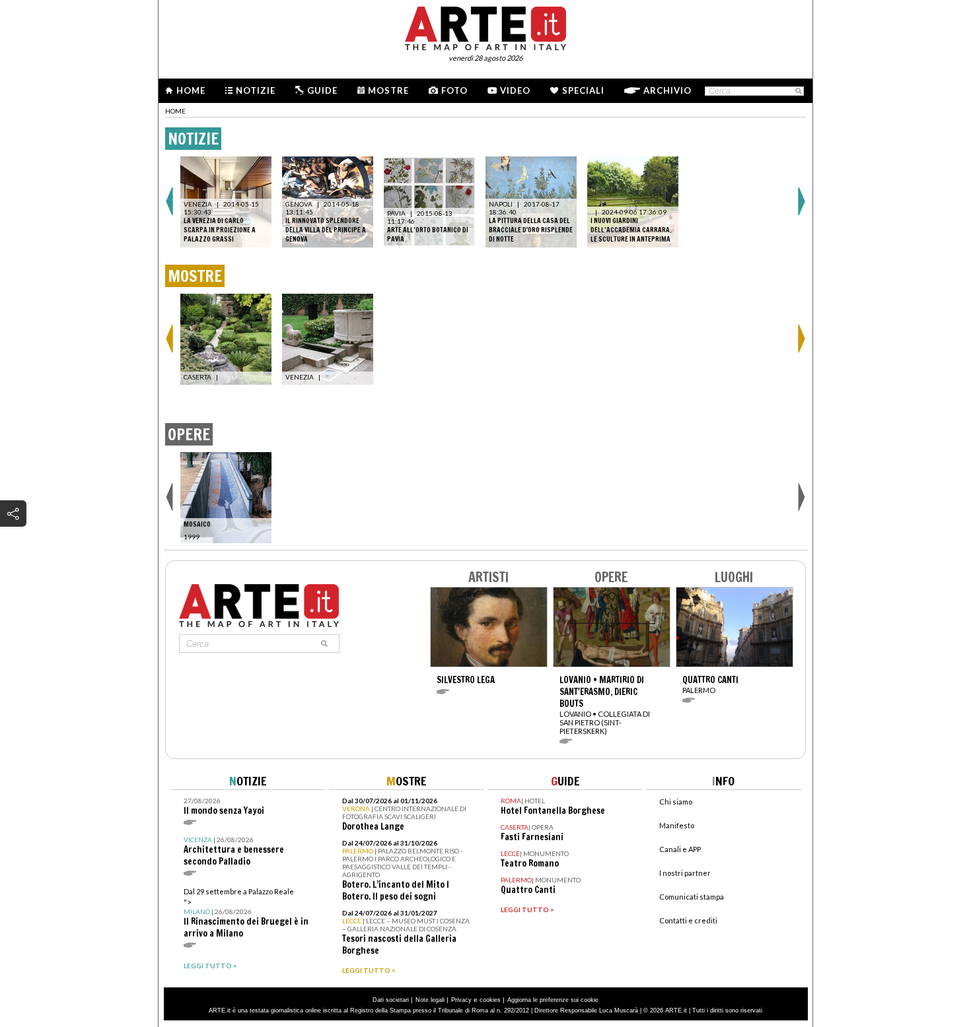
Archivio (667, 90)
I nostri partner (685, 873)
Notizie (255, 90)
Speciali (583, 90)
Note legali (430, 1000)
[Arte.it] (485, 26)
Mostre (388, 90)
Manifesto (676, 825)
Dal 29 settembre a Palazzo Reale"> (246, 913)
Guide (322, 90)
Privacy (461, 1000)
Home (190, 90)
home (175, 111)
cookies (490, 1000)
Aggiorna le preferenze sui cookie (552, 1000)
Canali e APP (680, 849)
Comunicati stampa (691, 896)
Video (515, 90)
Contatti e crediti (688, 920)
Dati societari (391, 1000)
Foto (454, 90)
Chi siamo (675, 801)
